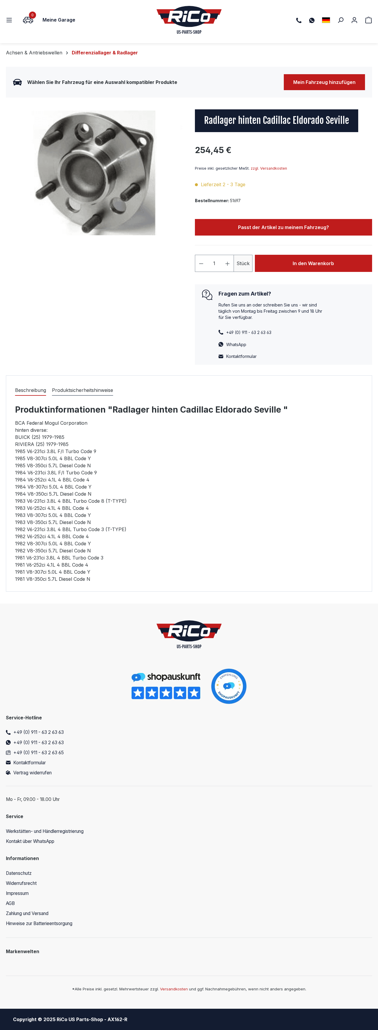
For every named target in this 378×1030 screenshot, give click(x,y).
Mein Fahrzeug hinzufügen (324, 82)
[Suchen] (340, 20)
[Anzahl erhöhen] (227, 263)
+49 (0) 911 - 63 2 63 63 (38, 732)
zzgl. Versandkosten (269, 168)
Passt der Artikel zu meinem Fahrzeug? (283, 227)
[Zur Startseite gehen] (189, 20)
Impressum (17, 893)
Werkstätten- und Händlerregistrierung (45, 831)
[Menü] (11, 20)
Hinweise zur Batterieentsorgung (39, 923)
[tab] (30, 390)
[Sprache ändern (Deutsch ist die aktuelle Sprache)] (326, 20)
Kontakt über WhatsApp (30, 841)
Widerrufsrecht (21, 883)
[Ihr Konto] (354, 19)
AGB (10, 903)
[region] (94, 172)
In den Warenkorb (313, 263)
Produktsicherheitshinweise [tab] (82, 390)
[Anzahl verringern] (201, 263)
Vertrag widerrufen (32, 773)
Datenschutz (19, 873)
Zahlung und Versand (27, 913)
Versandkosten (174, 989)
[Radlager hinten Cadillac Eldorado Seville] (94, 172)
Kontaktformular (241, 356)
